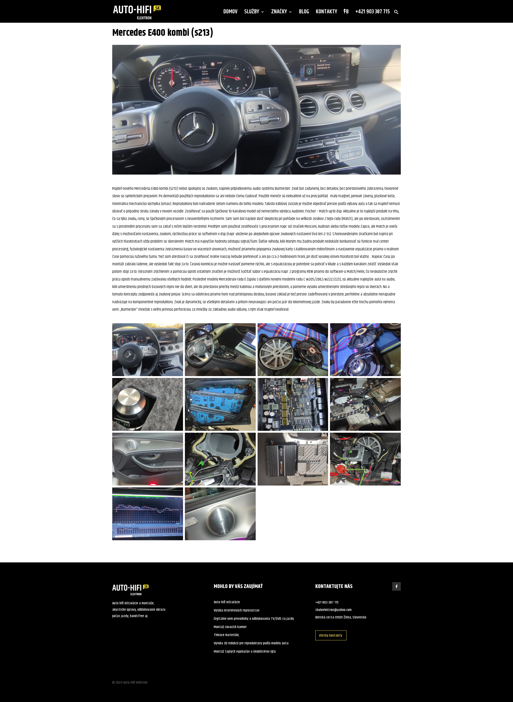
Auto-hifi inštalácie (227, 602)
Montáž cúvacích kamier (230, 627)
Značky (279, 13)
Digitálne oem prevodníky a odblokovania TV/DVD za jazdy (254, 619)
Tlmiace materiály (226, 635)
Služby (251, 13)
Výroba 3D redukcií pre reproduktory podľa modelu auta (251, 643)
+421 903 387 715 (372, 13)
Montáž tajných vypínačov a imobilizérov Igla (245, 651)
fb (346, 13)
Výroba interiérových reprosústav (236, 610)
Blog (304, 13)
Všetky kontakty (330, 635)
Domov (230, 13)
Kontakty (326, 13)
